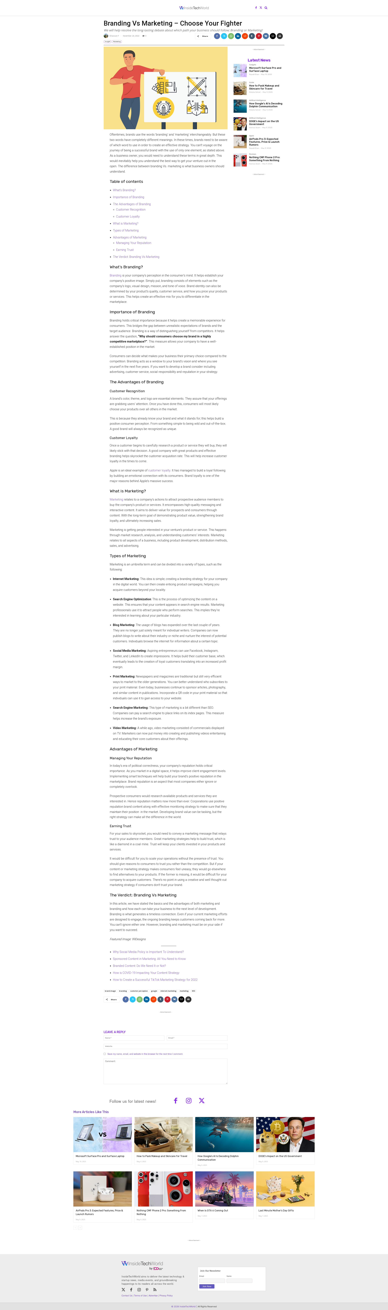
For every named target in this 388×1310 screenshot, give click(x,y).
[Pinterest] (259, 36)
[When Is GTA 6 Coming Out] (224, 1189)
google (154, 991)
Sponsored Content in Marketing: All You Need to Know (149, 959)
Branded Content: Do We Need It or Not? (139, 966)
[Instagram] (188, 1101)
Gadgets (252, 65)
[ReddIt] (245, 36)
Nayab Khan (254, 74)
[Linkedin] (238, 36)
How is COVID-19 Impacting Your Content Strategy (146, 973)
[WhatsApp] (231, 36)
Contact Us (127, 1295)
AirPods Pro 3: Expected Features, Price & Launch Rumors (264, 142)
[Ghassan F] (106, 35)
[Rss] (155, 1290)
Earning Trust (125, 250)
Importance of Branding (128, 197)
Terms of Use (140, 1295)
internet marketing (168, 991)
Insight (107, 42)
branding (123, 991)
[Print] (280, 36)
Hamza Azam (254, 128)
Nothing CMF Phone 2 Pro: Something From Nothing (264, 159)
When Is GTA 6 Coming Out (213, 1210)
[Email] (273, 36)
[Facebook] (256, 8)
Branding (116, 275)
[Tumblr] (252, 36)
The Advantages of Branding (132, 204)
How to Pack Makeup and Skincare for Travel (264, 87)
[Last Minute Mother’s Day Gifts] (285, 1189)
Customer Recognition (131, 209)
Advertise (153, 1295)
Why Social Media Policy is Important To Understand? (148, 952)
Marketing (117, 42)
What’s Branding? (124, 190)
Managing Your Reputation (133, 243)
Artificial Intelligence (257, 100)
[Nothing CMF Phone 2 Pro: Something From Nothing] (240, 159)
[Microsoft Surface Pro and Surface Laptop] (240, 70)
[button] (266, 8)
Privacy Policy (166, 1295)
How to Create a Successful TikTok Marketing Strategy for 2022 (155, 980)
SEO (193, 991)
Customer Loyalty (128, 216)
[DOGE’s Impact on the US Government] (240, 123)
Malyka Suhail (255, 92)
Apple (251, 136)
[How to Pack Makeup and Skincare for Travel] (240, 88)
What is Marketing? (126, 223)
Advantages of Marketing (130, 237)
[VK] (266, 36)
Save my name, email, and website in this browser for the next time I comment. (145, 1053)
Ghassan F (114, 36)
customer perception (139, 991)
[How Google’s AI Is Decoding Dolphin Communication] (240, 106)
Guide (251, 82)
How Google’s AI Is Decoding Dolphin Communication (265, 105)
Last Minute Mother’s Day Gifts (276, 1210)
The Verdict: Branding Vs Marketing (136, 257)
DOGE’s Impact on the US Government (264, 123)
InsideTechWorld (187, 1306)
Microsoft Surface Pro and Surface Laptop (265, 69)
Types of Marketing (126, 230)
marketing (184, 991)
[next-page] (80, 1228)
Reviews (252, 154)
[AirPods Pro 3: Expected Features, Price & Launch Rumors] (240, 141)
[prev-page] (75, 1228)
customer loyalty (159, 470)
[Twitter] (261, 8)
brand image (110, 991)
